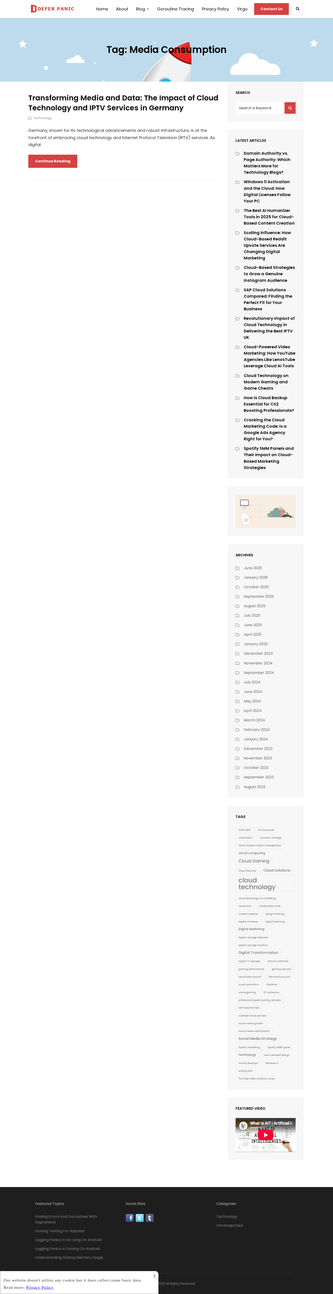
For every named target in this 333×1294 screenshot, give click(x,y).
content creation (248, 914)
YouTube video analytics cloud (257, 1078)
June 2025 (253, 625)
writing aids (246, 1071)
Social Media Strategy (258, 1038)
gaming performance (251, 969)
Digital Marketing (251, 929)
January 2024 (256, 739)
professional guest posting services (260, 1000)
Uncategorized (229, 1225)
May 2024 (252, 701)
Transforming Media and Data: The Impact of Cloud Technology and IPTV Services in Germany (123, 103)
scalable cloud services (252, 1015)
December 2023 (258, 748)
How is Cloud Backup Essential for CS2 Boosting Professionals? (269, 404)
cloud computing (252, 853)
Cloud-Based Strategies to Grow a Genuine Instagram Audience (269, 274)
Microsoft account (279, 977)
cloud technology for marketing (257, 898)
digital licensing (275, 921)
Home (102, 9)
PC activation (271, 992)
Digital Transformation (258, 952)
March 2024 (254, 720)
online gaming (247, 992)
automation (246, 837)
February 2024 (257, 729)
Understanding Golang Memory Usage (69, 1257)
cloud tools (245, 906)
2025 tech (245, 830)
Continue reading (56, 163)
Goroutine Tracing (175, 9)
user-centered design (277, 1055)
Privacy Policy (215, 9)
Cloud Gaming (254, 861)
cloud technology (257, 883)
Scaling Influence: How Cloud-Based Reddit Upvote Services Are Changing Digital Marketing (267, 245)
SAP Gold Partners (249, 1008)
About (122, 9)
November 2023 (258, 758)
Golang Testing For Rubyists (59, 1231)
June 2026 (253, 568)
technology (247, 1055)
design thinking (274, 914)
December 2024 (258, 653)
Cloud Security (247, 870)
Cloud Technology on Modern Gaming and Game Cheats (266, 382)
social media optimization (254, 1031)
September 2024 (259, 672)
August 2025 (254, 606)
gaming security (281, 969)
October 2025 (256, 587)
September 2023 (259, 777)
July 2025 (252, 615)
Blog (140, 9)
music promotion (249, 984)
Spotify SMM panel (279, 1047)
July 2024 (252, 682)
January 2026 (256, 577)
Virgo (242, 9)
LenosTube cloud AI (250, 977)
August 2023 (254, 786)
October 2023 (256, 767)
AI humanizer (266, 830)
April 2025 (252, 634)
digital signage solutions (253, 945)
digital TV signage (249, 961)
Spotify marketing (249, 1047)
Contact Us (271, 9)
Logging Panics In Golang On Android (67, 1248)
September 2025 (259, 596)
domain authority (278, 961)
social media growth (251, 1023)
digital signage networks (253, 937)
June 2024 (253, 691)
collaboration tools (270, 906)
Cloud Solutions (276, 870)
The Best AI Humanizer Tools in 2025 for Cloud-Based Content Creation (269, 217)
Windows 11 (271, 1063)
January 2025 (256, 644)
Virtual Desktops (248, 1063)
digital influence (248, 921)
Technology (42, 118)
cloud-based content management (260, 845)
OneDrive (271, 984)
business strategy (271, 837)
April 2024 (253, 710)
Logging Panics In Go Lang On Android (68, 1239)
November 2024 (258, 663)
